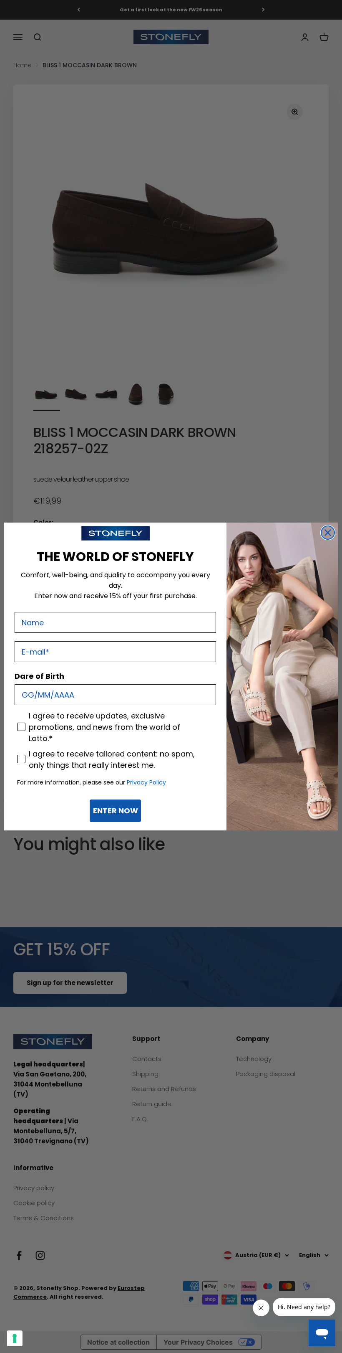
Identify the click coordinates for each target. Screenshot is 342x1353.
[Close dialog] (327, 532)
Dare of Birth (39, 676)
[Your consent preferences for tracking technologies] (15, 1338)
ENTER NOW (115, 810)
